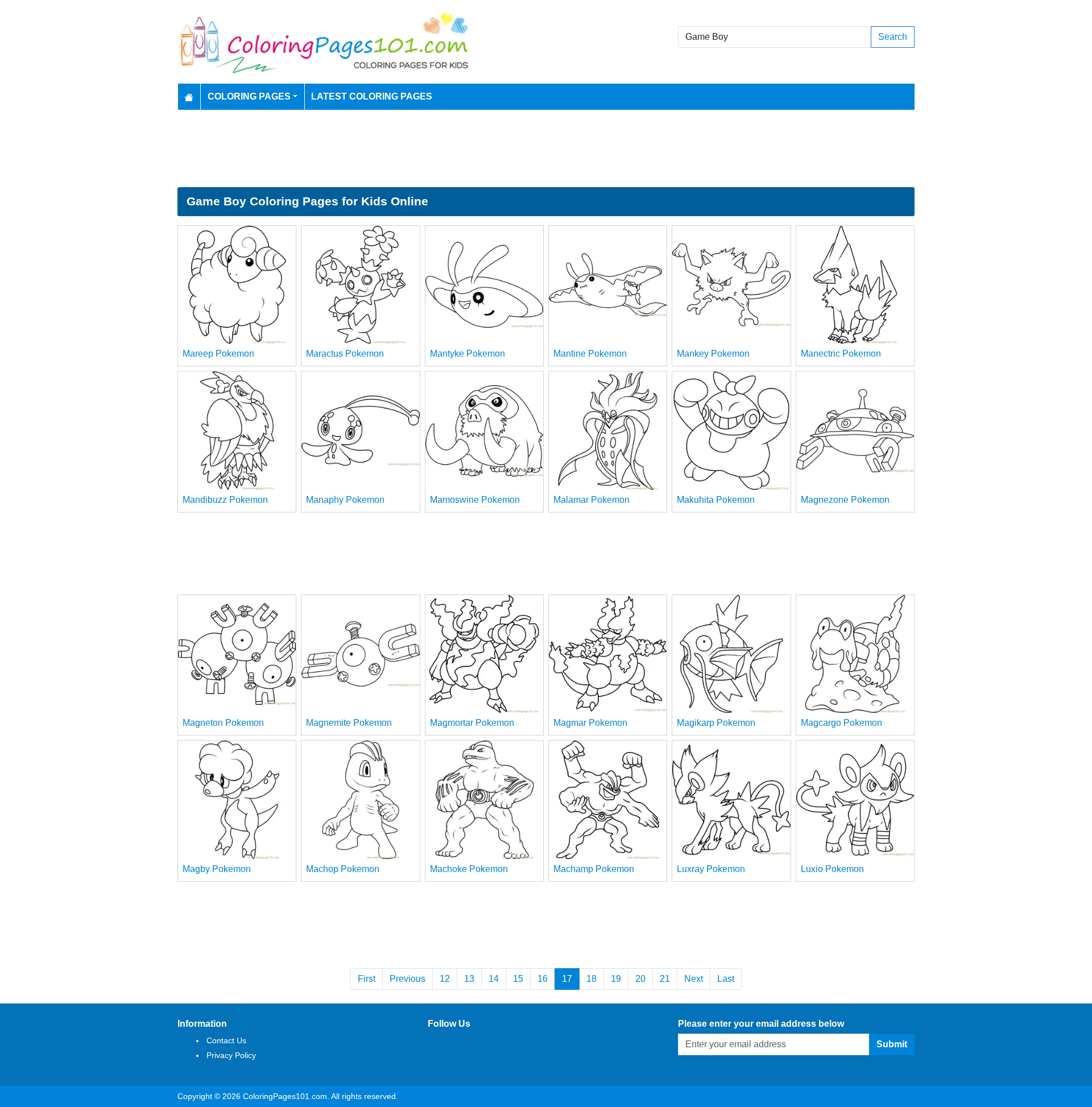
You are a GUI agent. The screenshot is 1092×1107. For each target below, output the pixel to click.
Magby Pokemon (217, 869)
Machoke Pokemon (469, 869)
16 (542, 979)
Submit (891, 1044)
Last (725, 979)
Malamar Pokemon (591, 500)
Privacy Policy (231, 1055)
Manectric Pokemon (841, 353)
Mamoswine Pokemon (475, 500)
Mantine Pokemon (590, 353)
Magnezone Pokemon (845, 500)
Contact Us (226, 1040)
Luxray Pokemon (711, 869)
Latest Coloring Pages (371, 96)
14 (494, 979)
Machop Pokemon (342, 869)
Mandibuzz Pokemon (225, 500)
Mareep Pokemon (218, 353)
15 (518, 979)
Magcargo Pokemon (841, 723)
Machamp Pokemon (593, 869)
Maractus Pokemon (345, 353)
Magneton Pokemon (223, 723)
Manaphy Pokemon (345, 500)
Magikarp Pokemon (716, 723)
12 (445, 979)
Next (693, 979)
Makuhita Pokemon (716, 500)
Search (892, 37)
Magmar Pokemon (590, 723)
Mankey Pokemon (713, 353)
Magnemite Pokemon (349, 723)
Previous (407, 979)
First (366, 979)
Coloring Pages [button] (249, 96)
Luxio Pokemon (832, 869)
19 (616, 979)
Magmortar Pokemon (472, 723)
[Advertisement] (546, 148)
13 (469, 979)
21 (665, 979)
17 (567, 979)
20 (640, 979)
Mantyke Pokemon (467, 353)
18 (591, 979)
